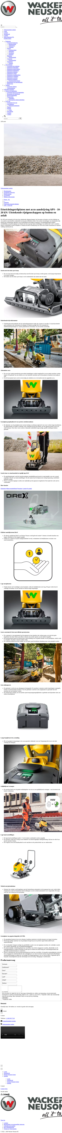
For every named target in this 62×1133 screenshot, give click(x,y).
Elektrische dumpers (12, 79)
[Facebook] (5, 1094)
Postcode (4, 973)
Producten (8, 41)
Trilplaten (11, 47)
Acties (10, 110)
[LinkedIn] (8, 1094)
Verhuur (7, 85)
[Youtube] (7, 1094)
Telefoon (4, 983)
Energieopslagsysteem (14, 80)
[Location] (2, 1094)
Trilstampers (12, 45)
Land (3, 977)
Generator (9, 59)
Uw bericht (5, 991)
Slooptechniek (12, 57)
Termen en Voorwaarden (10, 1129)
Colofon (6, 1123)
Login (5, 31)
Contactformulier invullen (9, 1021)
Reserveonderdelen (12, 95)
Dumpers (11, 54)
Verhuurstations (11, 88)
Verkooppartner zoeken (10, 29)
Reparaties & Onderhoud (13, 94)
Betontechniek (12, 44)
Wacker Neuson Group (10, 1074)
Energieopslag (12, 60)
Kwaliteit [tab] (29, 488)
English (6, 38)
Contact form (4, 1088)
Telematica (11, 98)
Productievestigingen (14, 105)
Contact (6, 32)
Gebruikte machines (9, 89)
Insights (9, 108)
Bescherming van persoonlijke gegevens (14, 1124)
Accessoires (7, 195)
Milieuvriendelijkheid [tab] (11, 488)
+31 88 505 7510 (10, 1018)
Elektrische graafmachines (13, 75)
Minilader (9, 56)
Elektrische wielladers (12, 76)
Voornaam (4, 964)
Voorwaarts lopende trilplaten (11, 204)
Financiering (10, 97)
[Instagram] (3, 1094)
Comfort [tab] (25, 488)
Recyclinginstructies (9, 1127)
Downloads (10, 111)
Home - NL (7, 199)
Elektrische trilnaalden (12, 67)
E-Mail (4, 980)
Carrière (6, 35)
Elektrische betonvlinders (13, 69)
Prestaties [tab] (19, 488)
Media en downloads (9, 197)
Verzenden (5, 997)
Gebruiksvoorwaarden (9, 1126)
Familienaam (5, 967)
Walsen (9, 48)
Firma (4, 970)
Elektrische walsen (12, 73)
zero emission (8, 64)
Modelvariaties (7, 194)
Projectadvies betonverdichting (16, 99)
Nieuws (9, 107)
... (4, 201)
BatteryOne (10, 83)
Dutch (9, 38)
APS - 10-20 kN (8, 205)
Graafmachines (12, 50)
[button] (9, 37)
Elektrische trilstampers (13, 70)
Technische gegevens (9, 192)
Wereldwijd (7, 34)
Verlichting (10, 61)
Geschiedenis (10, 104)
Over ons (7, 101)
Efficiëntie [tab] (3, 488)
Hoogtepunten (7, 191)
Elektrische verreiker (12, 78)
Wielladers (11, 51)
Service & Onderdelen (11, 91)
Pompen (11, 63)
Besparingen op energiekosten (14, 82)
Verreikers (11, 53)
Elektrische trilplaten (12, 72)
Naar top (3, 1120)
